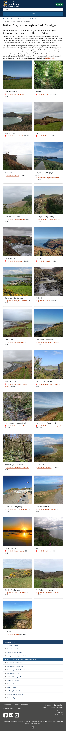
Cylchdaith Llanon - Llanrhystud (48, 384)
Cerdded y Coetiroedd (13, 691)
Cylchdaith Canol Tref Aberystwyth (18, 509)
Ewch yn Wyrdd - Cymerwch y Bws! (17, 656)
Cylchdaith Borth (43, 551)
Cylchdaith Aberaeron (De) (15, 342)
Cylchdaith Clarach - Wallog (15, 551)
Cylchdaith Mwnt (43, 136)
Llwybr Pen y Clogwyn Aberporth (48, 178)
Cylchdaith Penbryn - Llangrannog (49, 219)
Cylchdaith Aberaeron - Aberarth (48, 342)
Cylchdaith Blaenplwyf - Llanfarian (18, 467)
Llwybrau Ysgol (11, 698)
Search (33, 14)
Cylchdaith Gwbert (43, 94)
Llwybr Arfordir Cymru (14, 649)
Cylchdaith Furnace (13, 634)
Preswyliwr (6, 19)
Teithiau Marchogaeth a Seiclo (16, 677)
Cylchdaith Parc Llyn (13, 176)
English (20, 708)
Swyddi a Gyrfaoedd (8, 708)
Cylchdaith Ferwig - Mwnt (15, 136)
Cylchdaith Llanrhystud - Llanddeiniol (18, 426)
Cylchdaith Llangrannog (14, 261)
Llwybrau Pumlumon (13, 684)
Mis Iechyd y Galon (13, 680)
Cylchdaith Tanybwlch (44, 467)
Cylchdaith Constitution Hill (46, 509)
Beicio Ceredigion (12, 687)
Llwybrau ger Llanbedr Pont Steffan (18, 670)
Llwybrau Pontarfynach (14, 663)
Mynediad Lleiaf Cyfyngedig (15, 694)
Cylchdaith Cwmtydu (44, 261)
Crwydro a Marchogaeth (14, 652)
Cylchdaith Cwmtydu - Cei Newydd (17, 301)
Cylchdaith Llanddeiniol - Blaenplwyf (49, 426)
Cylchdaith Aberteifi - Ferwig (16, 94)
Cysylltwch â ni (7, 704)
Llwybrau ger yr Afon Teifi (15, 666)
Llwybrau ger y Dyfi (13, 673)
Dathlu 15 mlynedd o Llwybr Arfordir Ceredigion (22, 659)
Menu (58, 4)
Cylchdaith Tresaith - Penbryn (16, 219)
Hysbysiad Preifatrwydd (21, 704)
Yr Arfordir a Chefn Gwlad (18, 19)
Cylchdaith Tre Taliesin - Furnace (48, 593)
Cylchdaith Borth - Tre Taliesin (16, 593)
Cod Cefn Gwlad (50, 58)
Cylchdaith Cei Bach (44, 301)
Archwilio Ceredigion (32, 19)
